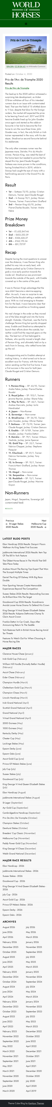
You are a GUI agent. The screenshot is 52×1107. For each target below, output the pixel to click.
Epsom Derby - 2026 (12, 910)
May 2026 (31, 932)
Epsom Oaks (9, 753)
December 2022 (34, 1031)
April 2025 (8, 966)
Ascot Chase (8, 672)
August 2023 (9, 1016)
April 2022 (31, 1046)
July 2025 (30, 957)
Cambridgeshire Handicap (15, 813)
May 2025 (31, 962)
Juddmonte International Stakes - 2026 (20, 871)
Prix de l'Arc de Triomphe (17, 88)
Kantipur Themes (36, 1103)
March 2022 (9, 1051)
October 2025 (9, 952)
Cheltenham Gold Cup (13, 687)
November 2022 (11, 1036)
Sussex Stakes (9, 774)
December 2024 (10, 976)
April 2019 (31, 1091)
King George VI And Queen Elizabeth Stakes (24, 784)
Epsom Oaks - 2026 (12, 915)
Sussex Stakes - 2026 (12, 876)
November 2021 (10, 1056)
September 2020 (11, 1081)
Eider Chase (8, 677)
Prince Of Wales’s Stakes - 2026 (18, 904)
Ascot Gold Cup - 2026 (14, 899)
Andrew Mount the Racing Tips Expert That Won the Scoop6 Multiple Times (25, 570)
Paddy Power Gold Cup (14, 843)
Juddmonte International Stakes (17, 797)
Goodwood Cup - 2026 (14, 881)
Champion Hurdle (11, 682)
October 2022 (33, 1036)
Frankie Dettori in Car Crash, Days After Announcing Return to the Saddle (21, 623)
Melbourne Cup (10, 838)
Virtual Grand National (13, 718)
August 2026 (9, 927)
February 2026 (10, 942)
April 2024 (8, 996)
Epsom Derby (9, 748)
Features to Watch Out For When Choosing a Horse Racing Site (24, 640)
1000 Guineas (9, 728)
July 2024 (30, 986)
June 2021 (30, 1061)
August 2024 (9, 986)
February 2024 (10, 1001)
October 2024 (9, 981)
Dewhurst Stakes (10, 828)
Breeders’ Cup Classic (13, 833)
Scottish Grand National (14, 708)
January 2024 (32, 1001)
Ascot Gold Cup (10, 758)
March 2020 (9, 1091)
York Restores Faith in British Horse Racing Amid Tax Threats (25, 632)
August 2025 (9, 957)
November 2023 (34, 1006)
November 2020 (11, 1076)
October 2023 (9, 1011)
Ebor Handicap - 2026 (13, 866)
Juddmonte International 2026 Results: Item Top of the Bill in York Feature (25, 554)
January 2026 (32, 942)
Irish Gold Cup (10, 659)
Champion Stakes (11, 823)
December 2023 (10, 1006)
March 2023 (32, 1026)
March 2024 (32, 996)
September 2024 (34, 981)
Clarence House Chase (13, 653)
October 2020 (33, 1076)
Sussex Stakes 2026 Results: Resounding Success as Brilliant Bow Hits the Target (26, 595)
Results (9, 509)
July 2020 (30, 1081)
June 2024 (7, 991)
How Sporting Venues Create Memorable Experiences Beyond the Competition (22, 587)
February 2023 (10, 1031)
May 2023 (31, 1021)
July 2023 (30, 1016)
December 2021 (33, 1051)
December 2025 (10, 947)
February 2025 (10, 972)
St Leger (6, 802)
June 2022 (31, 1041)
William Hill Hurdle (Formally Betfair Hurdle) (24, 664)
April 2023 (8, 1026)
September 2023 (34, 1011)
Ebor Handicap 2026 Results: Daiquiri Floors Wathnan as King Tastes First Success (24, 546)
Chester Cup (8, 738)
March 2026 (32, 937)
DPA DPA (10, 66)
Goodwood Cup (10, 779)
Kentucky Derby (10, 733)
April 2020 (31, 1086)
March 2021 (8, 1071)
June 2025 (7, 962)
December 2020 (34, 1071)
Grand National (10, 713)
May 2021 (7, 1066)
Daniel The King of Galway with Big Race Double (23, 579)
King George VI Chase (13, 848)
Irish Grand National (12, 702)
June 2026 (7, 932)
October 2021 (32, 1056)
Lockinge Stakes (10, 743)
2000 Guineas (10, 723)
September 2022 (11, 1041)
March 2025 (32, 966)
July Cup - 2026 (10, 894)
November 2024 (34, 976)
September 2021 (10, 1061)
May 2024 (31, 991)
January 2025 (32, 972)
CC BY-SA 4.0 (20, 66)
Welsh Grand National (13, 853)
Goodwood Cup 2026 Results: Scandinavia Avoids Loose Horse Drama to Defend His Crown (26, 604)
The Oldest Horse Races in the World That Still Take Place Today (24, 562)
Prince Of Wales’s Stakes (14, 764)
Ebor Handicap (10, 792)
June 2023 (7, 1021)
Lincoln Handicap (11, 697)
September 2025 (34, 952)
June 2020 (7, 1086)
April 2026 (8, 937)
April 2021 (31, 1066)
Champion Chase (11, 692)
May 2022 (7, 1046)
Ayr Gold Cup (9, 807)
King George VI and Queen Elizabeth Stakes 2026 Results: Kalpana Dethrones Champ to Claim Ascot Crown (24, 613)
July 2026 (30, 927)
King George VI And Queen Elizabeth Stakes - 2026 (24, 888)
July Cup (6, 769)
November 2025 (34, 947)
